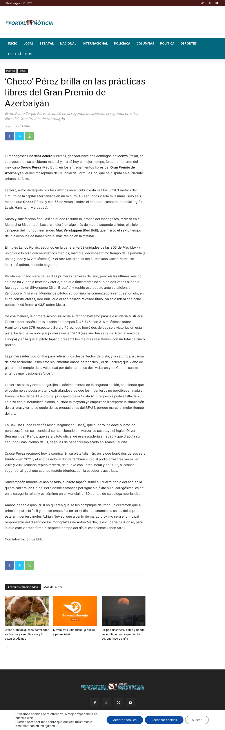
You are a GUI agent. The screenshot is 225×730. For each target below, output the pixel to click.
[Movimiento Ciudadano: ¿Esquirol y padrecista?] (75, 611)
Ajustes (197, 720)
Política (167, 43)
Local (29, 43)
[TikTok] (202, 3)
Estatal (47, 43)
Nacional (68, 43)
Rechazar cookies (164, 720)
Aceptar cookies (124, 720)
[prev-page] (7, 647)
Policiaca (122, 43)
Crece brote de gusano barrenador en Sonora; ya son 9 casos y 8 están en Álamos (27, 634)
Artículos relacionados (22, 587)
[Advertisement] (187, 96)
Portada (23, 70)
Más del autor (53, 587)
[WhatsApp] (29, 136)
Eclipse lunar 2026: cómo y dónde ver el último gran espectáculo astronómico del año (123, 634)
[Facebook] (195, 3)
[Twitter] (209, 3)
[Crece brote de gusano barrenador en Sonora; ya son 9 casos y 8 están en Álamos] (27, 611)
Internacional (95, 43)
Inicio (12, 43)
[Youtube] (217, 3)
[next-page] (14, 647)
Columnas (145, 43)
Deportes (189, 43)
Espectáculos (20, 54)
